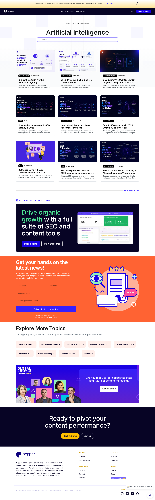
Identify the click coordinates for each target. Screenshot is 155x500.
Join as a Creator (118, 478)
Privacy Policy (53, 317)
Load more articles (131, 190)
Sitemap (78, 490)
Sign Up (88, 436)
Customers (114, 460)
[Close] (137, 3)
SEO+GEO (82, 470)
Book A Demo (143, 11)
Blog (73, 23)
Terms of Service (39, 317)
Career (113, 474)
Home (68, 23)
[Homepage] (9, 11)
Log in (131, 11)
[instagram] (122, 493)
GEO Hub (114, 457)
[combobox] (77, 39)
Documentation (84, 460)
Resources (80, 11)
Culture (113, 470)
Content (82, 474)
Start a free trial (52, 244)
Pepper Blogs (66, 11)
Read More (110, 4)
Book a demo (30, 244)
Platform (82, 457)
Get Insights (108, 388)
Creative (82, 477)
